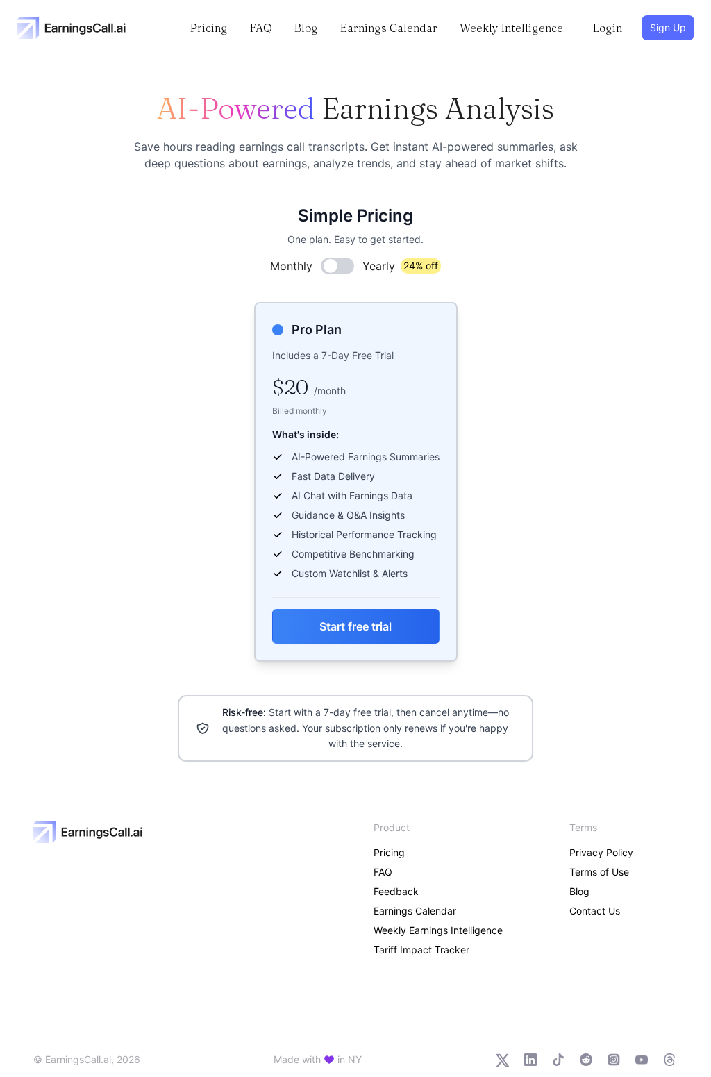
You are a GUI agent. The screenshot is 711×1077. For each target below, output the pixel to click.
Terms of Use (599, 872)
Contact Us (594, 911)
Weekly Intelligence (511, 28)
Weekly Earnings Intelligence (438, 930)
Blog (306, 28)
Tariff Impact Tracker (421, 949)
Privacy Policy (601, 852)
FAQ (261, 28)
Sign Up (668, 27)
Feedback (396, 891)
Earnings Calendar (388, 28)
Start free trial (355, 626)
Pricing (209, 28)
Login (607, 28)
